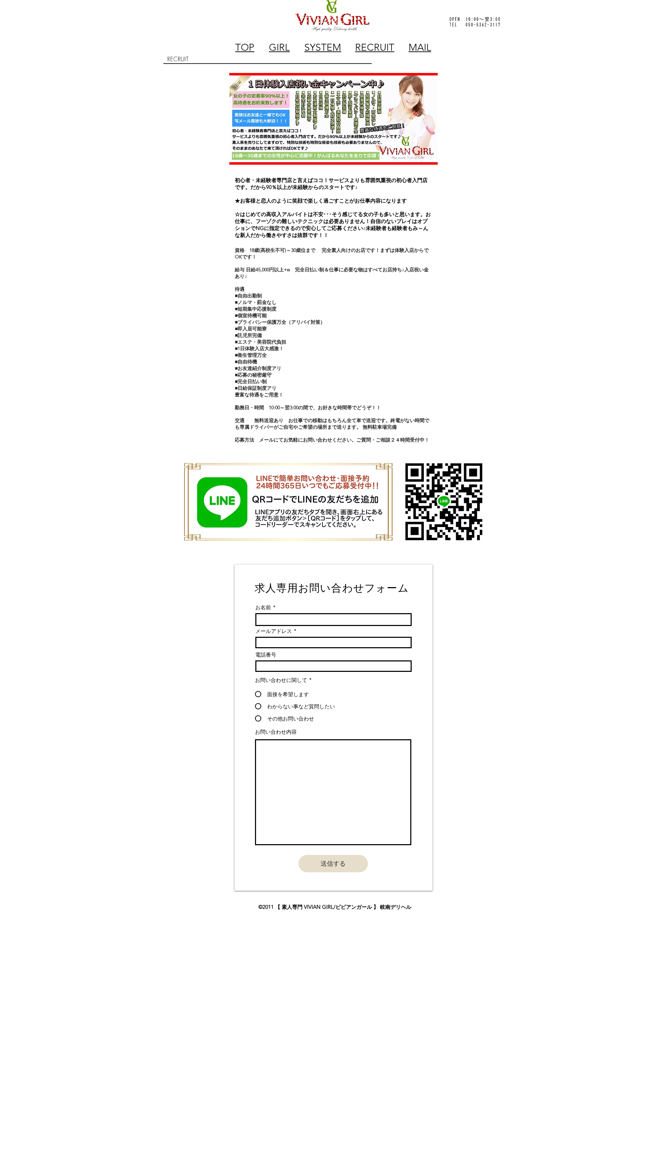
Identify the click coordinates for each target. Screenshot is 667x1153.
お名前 (263, 607)
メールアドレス (273, 631)
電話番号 (265, 654)
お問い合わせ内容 (276, 731)
